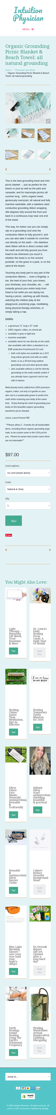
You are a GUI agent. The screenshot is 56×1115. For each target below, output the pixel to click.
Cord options (12, 466)
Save (9, 535)
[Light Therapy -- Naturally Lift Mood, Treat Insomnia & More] (15, 594)
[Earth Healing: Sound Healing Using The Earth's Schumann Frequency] (15, 993)
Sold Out (39, 652)
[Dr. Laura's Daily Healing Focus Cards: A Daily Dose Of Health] (40, 595)
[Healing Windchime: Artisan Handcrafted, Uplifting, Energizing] (40, 1007)
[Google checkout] (18, 1088)
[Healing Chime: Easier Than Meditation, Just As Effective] (15, 676)
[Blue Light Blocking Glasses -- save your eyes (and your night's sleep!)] (15, 914)
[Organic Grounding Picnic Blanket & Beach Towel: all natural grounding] (11, 132)
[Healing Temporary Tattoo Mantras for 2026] (40, 679)
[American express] (33, 1088)
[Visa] (23, 1088)
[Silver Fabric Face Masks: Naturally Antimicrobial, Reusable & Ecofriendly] (15, 754)
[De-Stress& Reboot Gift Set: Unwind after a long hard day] (40, 913)
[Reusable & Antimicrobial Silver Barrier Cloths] (15, 837)
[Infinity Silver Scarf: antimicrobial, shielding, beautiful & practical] (40, 760)
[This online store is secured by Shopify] (28, 1096)
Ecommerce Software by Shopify (34, 1109)
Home (8, 70)
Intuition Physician (28, 13)
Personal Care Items (25, 70)
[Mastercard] (28, 1088)
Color (8, 482)
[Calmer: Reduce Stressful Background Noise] (40, 839)
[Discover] (38, 1088)
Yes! (13, 521)
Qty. (7, 498)
